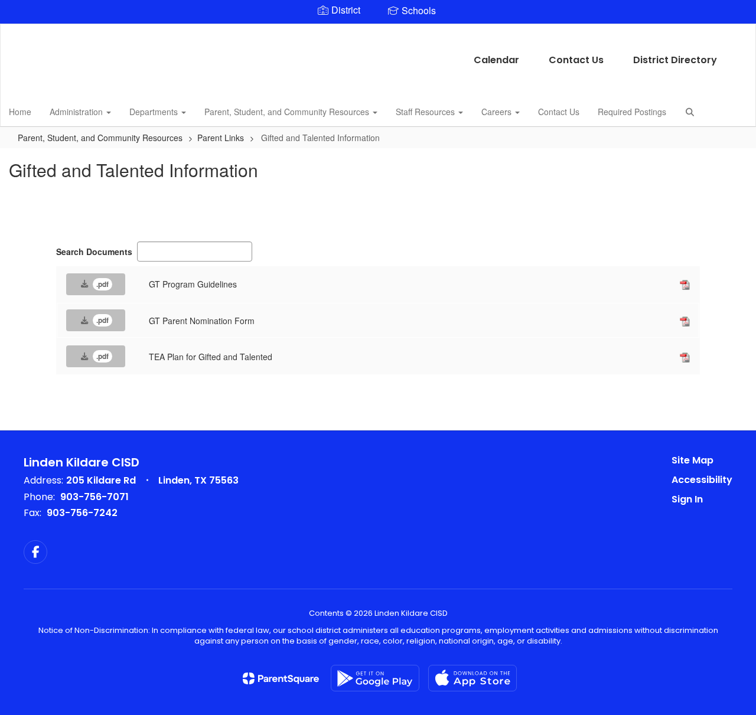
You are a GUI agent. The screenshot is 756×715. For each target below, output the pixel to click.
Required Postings (632, 111)
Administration (77, 111)
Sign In (687, 499)
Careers (497, 111)
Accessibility (702, 480)
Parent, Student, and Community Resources (288, 111)
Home (20, 111)
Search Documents (94, 251)
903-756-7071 (94, 497)
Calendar (496, 60)
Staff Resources (426, 111)
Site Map (692, 460)
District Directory (675, 60)
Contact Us (576, 60)
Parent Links (220, 137)
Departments (154, 111)
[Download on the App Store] (472, 678)
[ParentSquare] (281, 678)
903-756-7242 (82, 513)
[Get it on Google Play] (375, 678)
